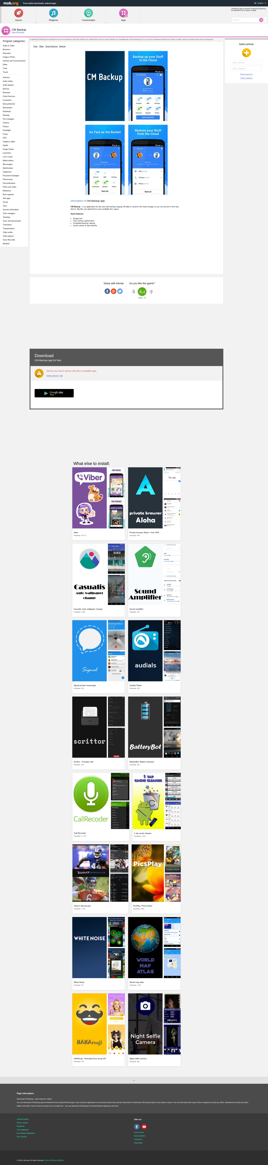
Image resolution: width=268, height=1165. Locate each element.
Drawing (6, 115)
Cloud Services (9, 96)
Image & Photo (9, 57)
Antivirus (6, 77)
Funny (5, 134)
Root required (8, 194)
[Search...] (262, 20)
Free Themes (22, 1137)
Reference (7, 191)
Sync (5, 206)
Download (7, 111)
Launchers (7, 153)
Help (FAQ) (138, 1143)
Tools (5, 68)
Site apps (6, 198)
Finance (6, 123)
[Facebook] (137, 1129)
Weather (6, 244)
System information (11, 210)
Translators (7, 225)
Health (5, 145)
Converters (7, 100)
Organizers (7, 172)
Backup (6, 89)
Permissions (8, 179)
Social (5, 202)
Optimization (8, 168)
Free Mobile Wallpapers (26, 1133)
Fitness (6, 126)
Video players (8, 236)
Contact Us (138, 1139)
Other (5, 65)
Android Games (23, 1119)
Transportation (8, 228)
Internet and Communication (14, 61)
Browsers (6, 92)
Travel (5, 72)
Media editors (8, 160)
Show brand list (246, 74)
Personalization (9, 183)
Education (7, 53)
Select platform (246, 78)
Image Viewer (8, 149)
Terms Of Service (51, 1160)
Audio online (8, 81)
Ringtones (21, 1126)
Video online (8, 232)
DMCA (61, 1160)
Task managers (9, 213)
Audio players (8, 85)
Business (6, 49)
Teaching (6, 217)
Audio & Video (8, 46)
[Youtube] (144, 1129)
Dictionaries (7, 108)
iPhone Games (22, 1123)
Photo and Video (9, 187)
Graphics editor (9, 142)
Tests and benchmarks (12, 221)
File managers (8, 119)
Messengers (8, 164)
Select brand (139, 1132)
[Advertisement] (15, 293)
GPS (5, 138)
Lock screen (8, 157)
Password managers (11, 176)
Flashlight (7, 130)
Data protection (9, 104)
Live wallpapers (23, 1130)
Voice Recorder (9, 240)
